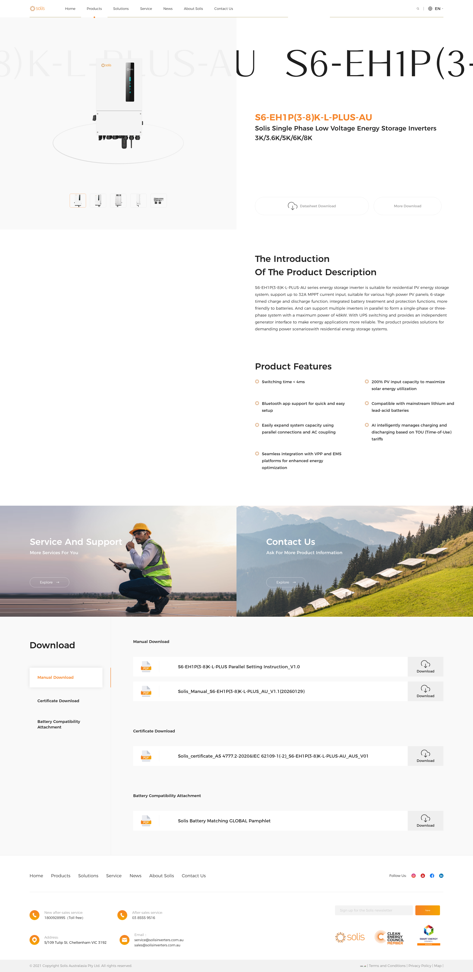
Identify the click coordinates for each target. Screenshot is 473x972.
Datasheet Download (318, 206)
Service (146, 9)
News (168, 9)
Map (438, 966)
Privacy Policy (419, 966)
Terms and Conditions (387, 966)
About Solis (193, 9)
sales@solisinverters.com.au (157, 945)
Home (70, 9)
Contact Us (223, 9)
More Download (407, 206)
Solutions (121, 9)
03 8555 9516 (143, 918)
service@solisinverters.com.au (159, 940)
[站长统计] (363, 966)
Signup (427, 910)
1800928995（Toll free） (64, 918)
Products (94, 9)
